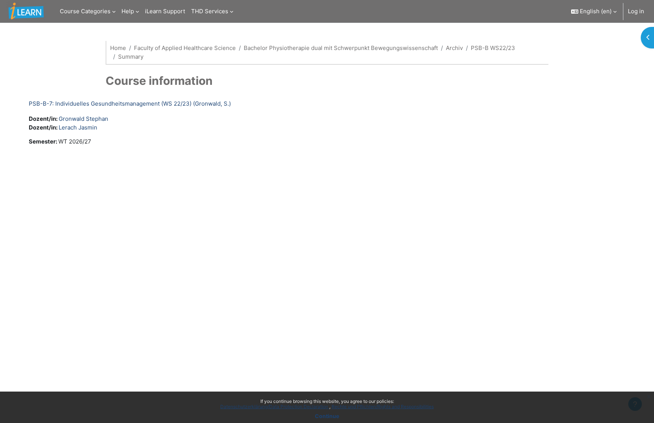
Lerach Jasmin (78, 127)
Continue (327, 416)
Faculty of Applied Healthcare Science (185, 48)
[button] (593, 11)
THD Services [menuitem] (209, 11)
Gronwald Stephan (83, 118)
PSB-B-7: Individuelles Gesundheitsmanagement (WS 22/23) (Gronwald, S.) (130, 103)
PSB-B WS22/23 (493, 48)
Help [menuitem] (127, 11)
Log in (636, 11)
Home (118, 48)
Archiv (454, 48)
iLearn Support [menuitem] (165, 11)
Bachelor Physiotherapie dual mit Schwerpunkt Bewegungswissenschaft (341, 48)
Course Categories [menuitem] (85, 11)
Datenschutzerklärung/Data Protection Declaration (274, 406)
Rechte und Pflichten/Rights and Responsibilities (383, 406)
